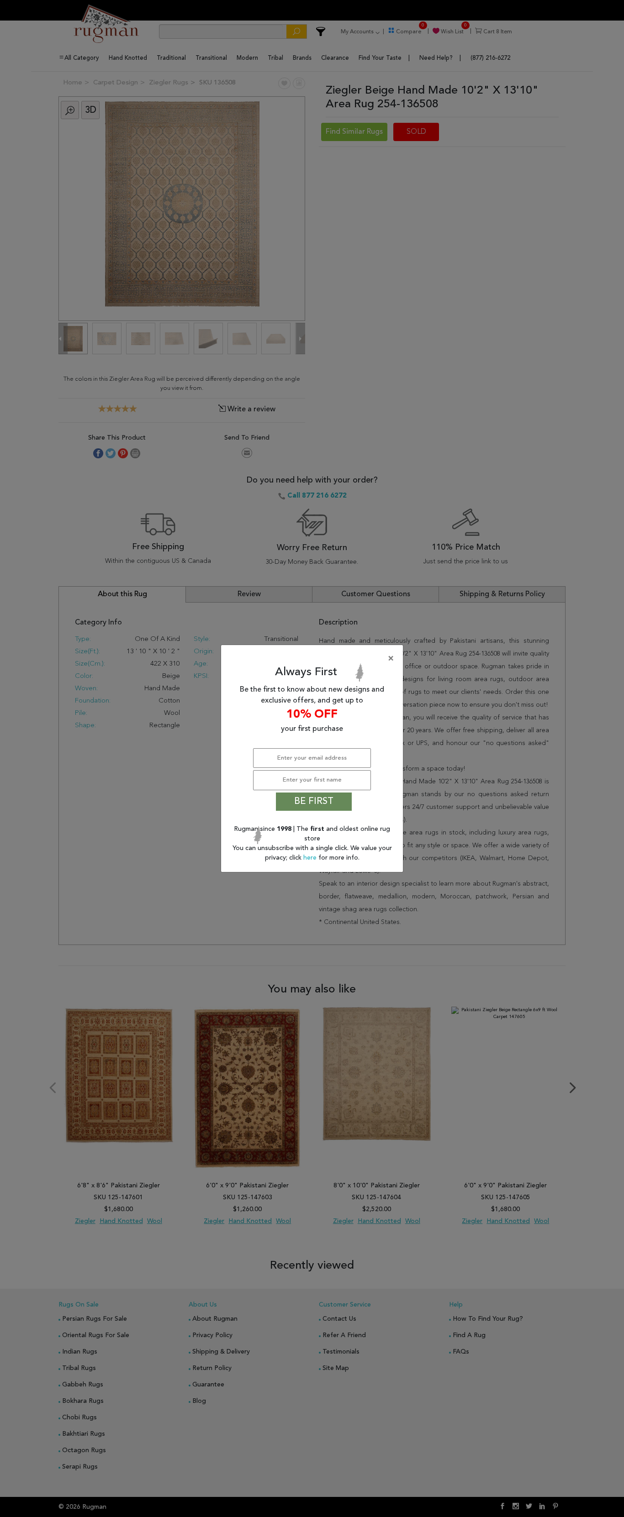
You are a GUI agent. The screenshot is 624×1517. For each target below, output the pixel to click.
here (310, 858)
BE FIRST (313, 801)
